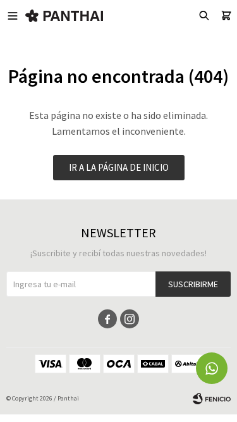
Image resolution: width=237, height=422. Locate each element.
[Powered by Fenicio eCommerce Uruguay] (212, 398)
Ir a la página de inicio (119, 167)
